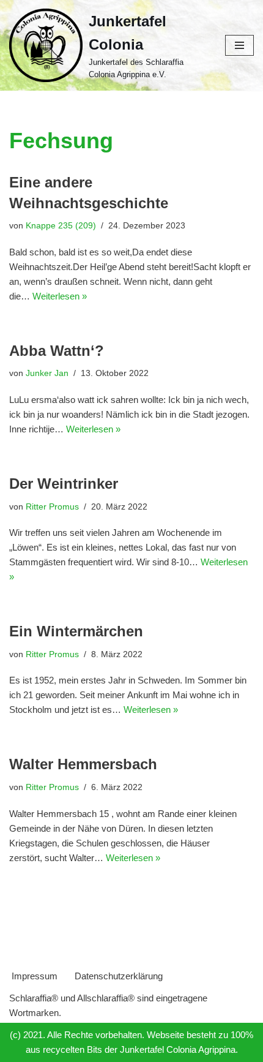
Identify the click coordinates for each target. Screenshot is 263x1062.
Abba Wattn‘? (56, 350)
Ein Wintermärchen (76, 631)
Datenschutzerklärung (119, 976)
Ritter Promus (52, 506)
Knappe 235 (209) (61, 225)
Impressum (34, 976)
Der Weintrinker (63, 483)
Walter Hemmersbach (83, 764)
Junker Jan (47, 373)
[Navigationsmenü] (239, 45)
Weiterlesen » (59, 296)
